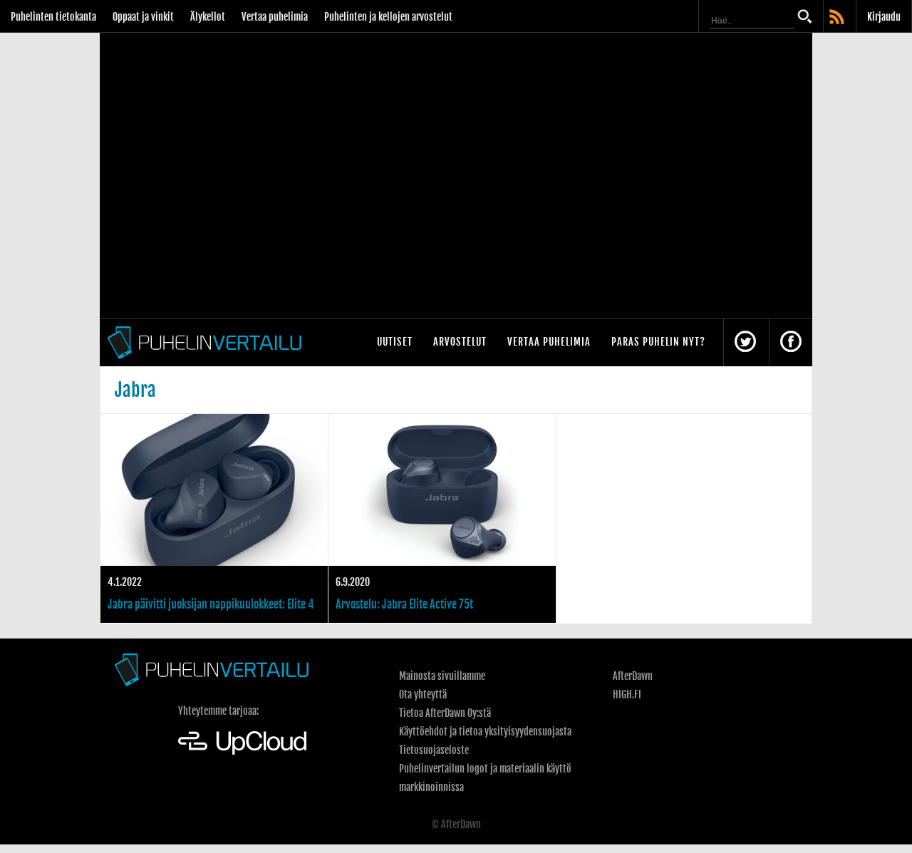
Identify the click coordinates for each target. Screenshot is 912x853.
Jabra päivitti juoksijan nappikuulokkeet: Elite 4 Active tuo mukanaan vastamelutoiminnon (214, 518)
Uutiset (395, 342)
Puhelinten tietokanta (53, 17)
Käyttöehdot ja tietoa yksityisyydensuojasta (485, 731)
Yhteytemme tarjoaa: (218, 711)
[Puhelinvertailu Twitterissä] (745, 342)
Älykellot (207, 17)
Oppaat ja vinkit (143, 17)
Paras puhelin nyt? (658, 342)
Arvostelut (460, 342)
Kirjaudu (884, 17)
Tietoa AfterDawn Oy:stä (445, 713)
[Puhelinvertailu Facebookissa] (791, 342)
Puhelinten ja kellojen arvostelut (388, 17)
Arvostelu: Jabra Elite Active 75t (442, 518)
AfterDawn (633, 676)
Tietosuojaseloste (434, 750)
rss (838, 18)
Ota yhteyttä (423, 694)
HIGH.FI (627, 694)
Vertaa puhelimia (275, 17)
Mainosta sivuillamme (442, 676)
